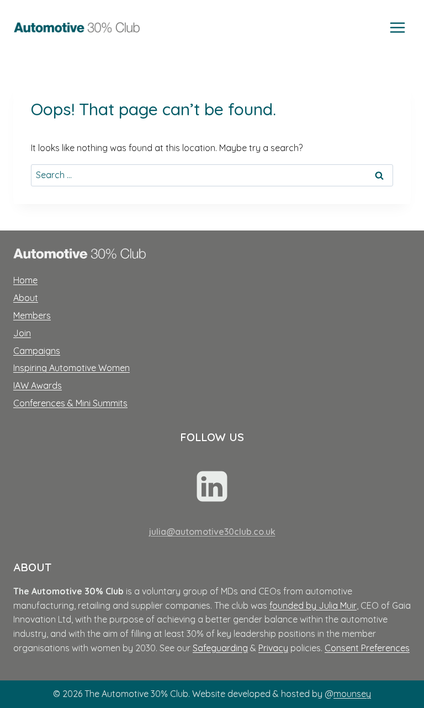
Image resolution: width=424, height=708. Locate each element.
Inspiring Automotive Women (71, 367)
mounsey (352, 693)
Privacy (273, 647)
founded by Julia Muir (313, 605)
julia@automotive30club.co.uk (212, 531)
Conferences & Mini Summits (70, 403)
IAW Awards (37, 385)
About (25, 297)
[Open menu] (397, 27)
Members (32, 315)
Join (22, 333)
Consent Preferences (367, 647)
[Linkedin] (212, 486)
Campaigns (36, 350)
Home (25, 280)
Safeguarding (220, 647)
